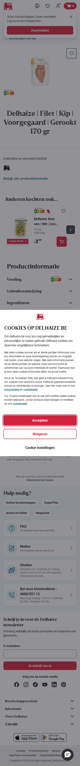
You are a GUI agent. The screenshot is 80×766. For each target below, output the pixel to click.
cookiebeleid (30, 389)
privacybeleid (11, 389)
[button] (68, 755)
